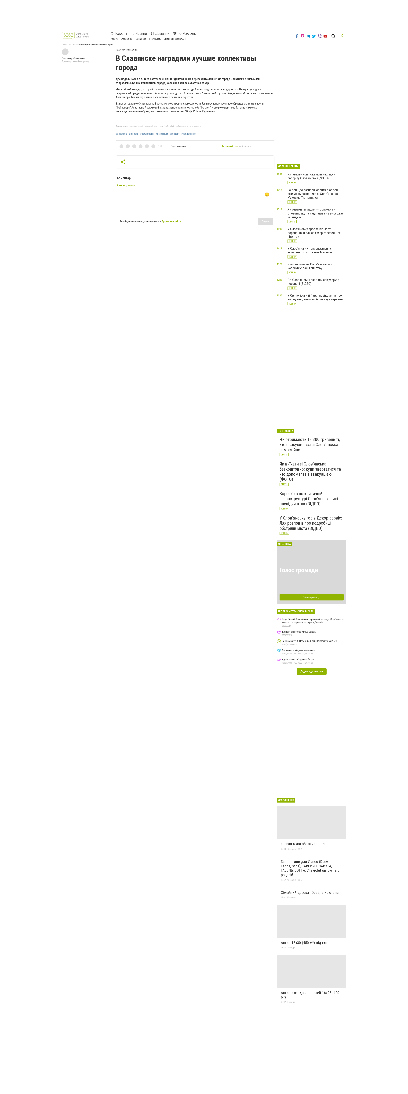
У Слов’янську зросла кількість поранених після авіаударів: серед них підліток (314, 233)
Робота (114, 39)
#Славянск (121, 133)
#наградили (162, 133)
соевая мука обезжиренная (303, 844)
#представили (188, 133)
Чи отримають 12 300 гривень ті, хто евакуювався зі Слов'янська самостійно (310, 444)
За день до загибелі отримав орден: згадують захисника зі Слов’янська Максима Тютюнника (313, 194)
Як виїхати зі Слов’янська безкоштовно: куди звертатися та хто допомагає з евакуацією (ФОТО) (310, 471)
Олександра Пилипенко (73, 58)
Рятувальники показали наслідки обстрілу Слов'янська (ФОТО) (311, 176)
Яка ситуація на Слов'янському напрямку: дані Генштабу (310, 266)
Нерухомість (155, 39)
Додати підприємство (311, 671)
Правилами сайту (171, 221)
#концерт (174, 133)
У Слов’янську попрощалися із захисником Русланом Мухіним (310, 250)
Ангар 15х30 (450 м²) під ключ (305, 943)
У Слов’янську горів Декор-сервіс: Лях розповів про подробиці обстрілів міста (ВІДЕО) (311, 523)
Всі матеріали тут (312, 597)
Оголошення (126, 39)
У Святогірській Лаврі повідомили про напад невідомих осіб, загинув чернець (315, 297)
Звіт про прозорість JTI (175, 39)
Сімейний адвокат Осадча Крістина (310, 892)
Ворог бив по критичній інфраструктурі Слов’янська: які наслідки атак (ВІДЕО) (309, 498)
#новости (133, 133)
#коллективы (147, 133)
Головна (121, 33)
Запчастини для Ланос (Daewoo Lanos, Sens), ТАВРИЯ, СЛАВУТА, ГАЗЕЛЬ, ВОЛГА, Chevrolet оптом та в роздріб (310, 868)
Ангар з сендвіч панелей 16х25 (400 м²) (310, 995)
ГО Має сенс (187, 33)
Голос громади (299, 570)
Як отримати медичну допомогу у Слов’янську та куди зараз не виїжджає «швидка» (316, 213)
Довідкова (141, 39)
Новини (141, 33)
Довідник (162, 33)
